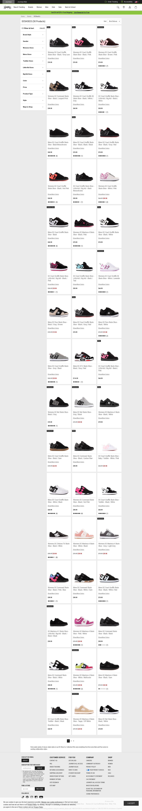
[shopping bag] (136, 7)
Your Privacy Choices (97, 770)
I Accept (131, 803)
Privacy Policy (91, 767)
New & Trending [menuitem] (19, 7)
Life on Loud (72, 760)
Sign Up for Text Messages (31, 765)
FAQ (51, 764)
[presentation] (19, 7)
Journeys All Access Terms (95, 782)
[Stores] (124, 7)
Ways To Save (73, 770)
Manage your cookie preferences (52, 802)
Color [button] (25, 80)
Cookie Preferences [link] (92, 794)
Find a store (26, 785)
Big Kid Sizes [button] (27, 74)
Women (110, 764)
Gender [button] (25, 41)
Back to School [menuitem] (70, 7)
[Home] (7, 7)
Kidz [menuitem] (53, 7)
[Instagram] (31, 797)
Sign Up (25, 760)
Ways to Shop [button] (28, 107)
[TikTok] (23, 797)
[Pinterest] (27, 797)
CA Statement (90, 779)
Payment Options (55, 779)
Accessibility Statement (94, 776)
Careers (89, 760)
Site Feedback (54, 782)
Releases (111, 776)
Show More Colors (53, 58)
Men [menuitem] (46, 7)
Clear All (42, 28)
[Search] (118, 7)
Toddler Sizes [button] (28, 61)
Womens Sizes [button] (28, 48)
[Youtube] (41, 797)
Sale (109, 773)
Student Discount (74, 773)
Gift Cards (72, 776)
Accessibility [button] (128, 2)
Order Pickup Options (57, 776)
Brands (110, 760)
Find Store (39, 789)
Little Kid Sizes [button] (28, 67)
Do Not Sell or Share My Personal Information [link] (94, 790)
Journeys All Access (76, 764)
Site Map (52, 785)
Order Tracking (113, 2)
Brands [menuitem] (30, 7)
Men (109, 767)
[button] (136, 2)
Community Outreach (93, 764)
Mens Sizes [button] (27, 54)
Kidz (109, 770)
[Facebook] (36, 797)
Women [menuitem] (39, 7)
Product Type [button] (28, 94)
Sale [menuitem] (60, 7)
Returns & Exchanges (57, 770)
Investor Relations (92, 785)
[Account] (130, 7)
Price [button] (25, 87)
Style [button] (25, 100)
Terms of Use (90, 773)
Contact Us (53, 760)
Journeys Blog (73, 767)
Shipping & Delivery (56, 773)
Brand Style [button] (27, 35)
